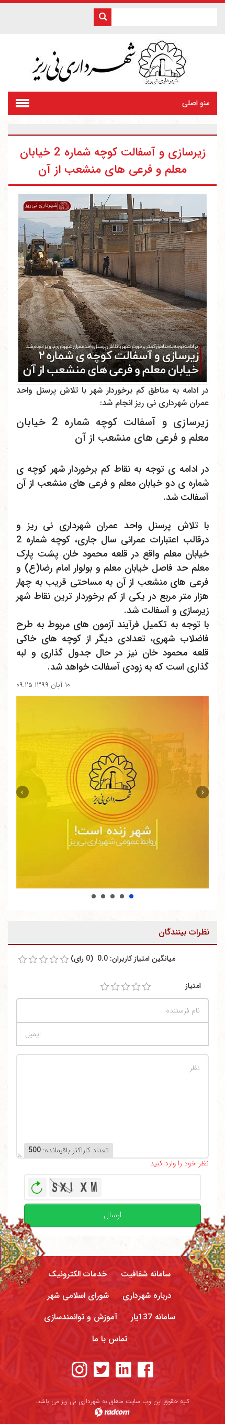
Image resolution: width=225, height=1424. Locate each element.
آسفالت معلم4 (122, 896)
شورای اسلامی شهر (78, 1295)
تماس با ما (109, 1339)
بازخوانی (37, 1184)
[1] (104, 987)
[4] (136, 987)
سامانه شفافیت (146, 1274)
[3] (125, 987)
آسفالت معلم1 (94, 896)
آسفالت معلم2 (103, 896)
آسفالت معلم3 (112, 896)
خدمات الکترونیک (77, 1274)
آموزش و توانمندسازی (80, 1317)
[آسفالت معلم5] (112, 792)
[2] (115, 987)
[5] (146, 987)
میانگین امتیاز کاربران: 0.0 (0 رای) (123, 958)
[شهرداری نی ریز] (112, 62)
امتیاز (193, 986)
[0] (22, 959)
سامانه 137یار (153, 1317)
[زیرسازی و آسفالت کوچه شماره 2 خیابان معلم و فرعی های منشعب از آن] (112, 287)
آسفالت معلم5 (131, 896)
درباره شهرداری (147, 1295)
